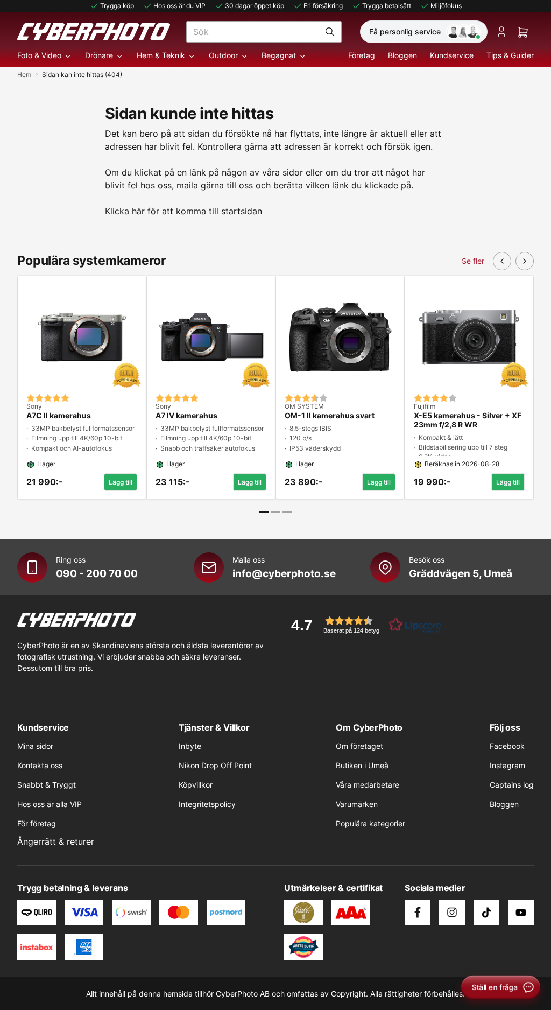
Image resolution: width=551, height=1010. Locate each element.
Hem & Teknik (161, 55)
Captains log (512, 784)
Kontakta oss (39, 765)
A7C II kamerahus (58, 415)
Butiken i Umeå (362, 765)
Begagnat (279, 55)
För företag (36, 823)
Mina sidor (35, 746)
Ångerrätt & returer (55, 841)
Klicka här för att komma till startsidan (183, 211)
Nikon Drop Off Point (215, 765)
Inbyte (190, 746)
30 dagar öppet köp (254, 6)
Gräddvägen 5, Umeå (460, 573)
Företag (361, 55)
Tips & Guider (510, 55)
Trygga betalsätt (386, 6)
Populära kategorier (370, 823)
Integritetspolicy (207, 804)
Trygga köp (117, 6)
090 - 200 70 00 (97, 573)
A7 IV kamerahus (186, 415)
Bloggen (402, 55)
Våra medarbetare (367, 784)
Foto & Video (39, 55)
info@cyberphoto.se (284, 573)
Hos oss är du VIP (179, 6)
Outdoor (223, 55)
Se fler (473, 260)
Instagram (507, 765)
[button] (362, 625)
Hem (24, 75)
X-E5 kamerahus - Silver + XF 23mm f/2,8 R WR (467, 420)
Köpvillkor (196, 784)
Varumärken (357, 804)
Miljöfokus (446, 6)
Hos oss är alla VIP (49, 804)
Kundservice (452, 55)
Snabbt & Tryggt (46, 784)
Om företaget (359, 746)
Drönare (99, 55)
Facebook (507, 746)
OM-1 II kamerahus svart (330, 415)
